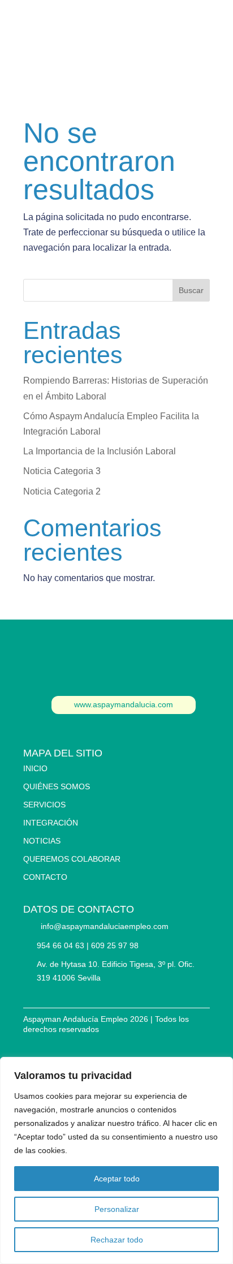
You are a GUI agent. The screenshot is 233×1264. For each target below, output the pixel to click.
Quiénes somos (56, 786)
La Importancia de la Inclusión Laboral (99, 451)
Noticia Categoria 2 (62, 491)
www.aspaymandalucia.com (123, 704)
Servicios (44, 804)
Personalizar (116, 1209)
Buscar (191, 290)
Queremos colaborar (71, 858)
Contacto (116, 24)
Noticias (42, 840)
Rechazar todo (116, 1239)
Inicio (35, 768)
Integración (50, 822)
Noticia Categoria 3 (62, 471)
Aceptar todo (117, 1178)
